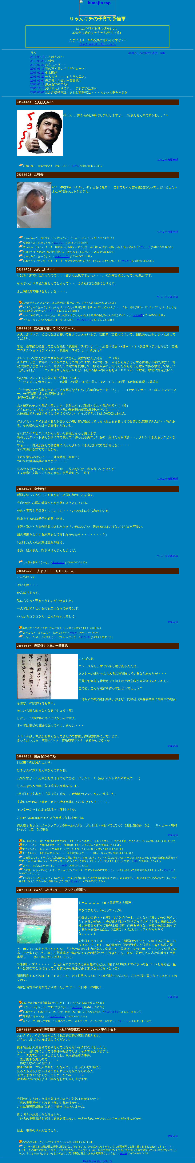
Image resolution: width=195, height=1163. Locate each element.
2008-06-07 (37, 80)
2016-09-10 (37, 56)
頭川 (135, 861)
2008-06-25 (37, 76)
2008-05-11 (37, 84)
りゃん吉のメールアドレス (97, 44)
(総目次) (132, 52)
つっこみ (162, 159)
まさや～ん (58, 562)
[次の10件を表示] (148, 52)
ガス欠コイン (62, 256)
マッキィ (126, 260)
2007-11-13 (37, 88)
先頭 (170, 159)
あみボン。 (60, 242)
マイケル (85, 637)
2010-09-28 (37, 60)
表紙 (162, 52)
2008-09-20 (37, 72)
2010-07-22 (37, 64)
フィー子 (145, 247)
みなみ (75, 166)
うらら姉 (138, 315)
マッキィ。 (76, 881)
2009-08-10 (37, 68)
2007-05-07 (37, 92)
